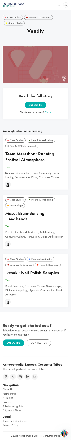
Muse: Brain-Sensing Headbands (25, 216)
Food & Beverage (49, 265)
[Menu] (53, 5)
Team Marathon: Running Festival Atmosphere (29, 157)
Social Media (15, 23)
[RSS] (35, 377)
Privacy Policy (10, 425)
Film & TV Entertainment (23, 146)
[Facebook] (6, 377)
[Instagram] (20, 377)
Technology (16, 205)
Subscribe (35, 105)
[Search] (59, 5)
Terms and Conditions (15, 421)
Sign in (48, 112)
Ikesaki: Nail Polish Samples (32, 273)
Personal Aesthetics (41, 259)
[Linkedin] (27, 377)
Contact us (39, 342)
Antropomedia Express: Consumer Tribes (39, 435)
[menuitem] (35, 389)
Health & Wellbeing (42, 140)
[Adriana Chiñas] (7, 184)
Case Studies (14, 17)
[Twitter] (13, 377)
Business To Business (40, 17)
